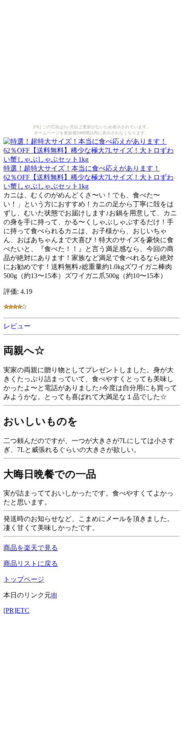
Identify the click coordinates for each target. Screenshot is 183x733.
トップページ (23, 579)
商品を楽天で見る (30, 547)
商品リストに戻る (30, 563)
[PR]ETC (16, 610)
